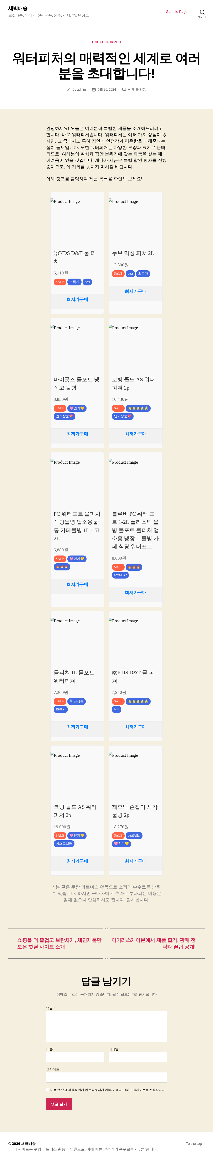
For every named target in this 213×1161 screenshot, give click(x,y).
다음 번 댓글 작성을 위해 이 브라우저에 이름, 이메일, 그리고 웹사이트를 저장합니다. (107, 1090)
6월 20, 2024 (107, 89)
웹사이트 (52, 1069)
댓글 (50, 1008)
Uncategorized (106, 42)
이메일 (114, 1049)
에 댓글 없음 (137, 89)
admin (81, 89)
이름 (50, 1049)
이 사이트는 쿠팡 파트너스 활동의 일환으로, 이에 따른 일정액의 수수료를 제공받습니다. (85, 1149)
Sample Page (176, 12)
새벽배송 (17, 8)
